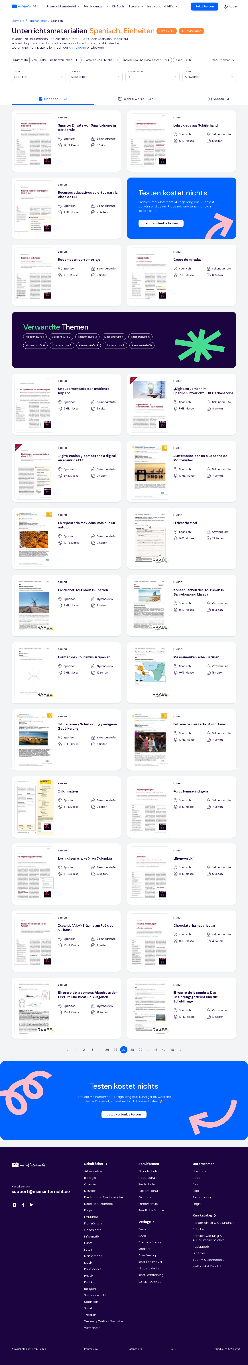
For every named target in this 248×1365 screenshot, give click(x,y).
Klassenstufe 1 (35, 337)
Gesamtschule (149, 1191)
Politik (88, 1282)
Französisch (93, 1223)
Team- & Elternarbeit (208, 1260)
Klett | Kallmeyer (150, 1262)
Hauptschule (148, 1178)
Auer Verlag (147, 1255)
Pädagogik (201, 1247)
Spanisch (91, 1302)
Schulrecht (201, 1229)
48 (172, 1050)
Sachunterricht (95, 1295)
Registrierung (202, 1197)
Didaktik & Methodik (98, 1204)
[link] (25, 6)
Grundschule (148, 1171)
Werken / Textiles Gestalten (104, 1321)
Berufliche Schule (151, 1210)
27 (124, 1050)
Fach (17, 72)
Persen (144, 1229)
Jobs (196, 1178)
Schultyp (77, 72)
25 (107, 1050)
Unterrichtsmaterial (61, 6)
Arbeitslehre (93, 1171)
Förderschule (148, 1204)
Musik (88, 1263)
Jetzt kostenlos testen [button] (161, 223)
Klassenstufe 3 (87, 337)
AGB (173, 1348)
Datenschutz (135, 1348)
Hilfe (196, 1191)
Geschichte (92, 1230)
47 (164, 1050)
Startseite (18, 21)
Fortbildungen (94, 6)
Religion (90, 1289)
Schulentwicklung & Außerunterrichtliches (209, 1238)
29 (140, 1050)
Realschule (147, 1184)
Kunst (88, 1243)
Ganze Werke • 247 (138, 99)
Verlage (145, 1222)
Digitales (199, 1253)
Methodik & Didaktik (207, 1266)
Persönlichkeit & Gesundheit (214, 1223)
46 (155, 1050)
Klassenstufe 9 (115, 345)
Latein (88, 1249)
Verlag (188, 72)
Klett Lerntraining (151, 1275)
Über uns (199, 1171)
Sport (88, 1308)
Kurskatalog (202, 1215)
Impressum (91, 1348)
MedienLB (145, 1249)
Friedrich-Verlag (150, 1242)
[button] (118, 6)
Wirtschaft (92, 1328)
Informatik (91, 1236)
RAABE (143, 1236)
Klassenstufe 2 (61, 337)
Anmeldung (77, 48)
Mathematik (93, 1256)
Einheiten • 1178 (55, 99)
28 (132, 1050)
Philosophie (92, 1269)
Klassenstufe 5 (140, 337)
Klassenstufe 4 (113, 337)
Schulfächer (93, 1164)
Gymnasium (147, 1197)
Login (197, 1204)
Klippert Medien (150, 1268)
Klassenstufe (135, 72)
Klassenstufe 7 (61, 345)
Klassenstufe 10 (142, 345)
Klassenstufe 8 (88, 345)
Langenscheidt (150, 1281)
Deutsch (90, 1191)
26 (115, 1050)
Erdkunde (91, 1217)
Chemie (90, 1184)
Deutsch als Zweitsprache (103, 1197)
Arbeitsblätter (38, 21)
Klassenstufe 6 (35, 345)
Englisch (90, 1210)
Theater (90, 1315)
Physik (88, 1276)
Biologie (90, 1178)
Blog (196, 1184)
